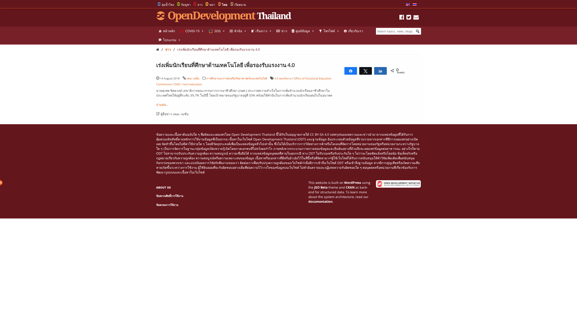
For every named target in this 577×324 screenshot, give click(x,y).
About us (163, 187)
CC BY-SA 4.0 (319, 134)
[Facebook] (401, 18)
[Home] (157, 49)
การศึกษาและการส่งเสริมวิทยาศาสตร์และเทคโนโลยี (236, 78)
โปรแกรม (169, 40)
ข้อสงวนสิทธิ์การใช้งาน (169, 196)
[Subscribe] (416, 18)
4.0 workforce (283, 78)
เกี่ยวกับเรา (355, 31)
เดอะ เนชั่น (193, 78)
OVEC (177, 84)
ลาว (199, 5)
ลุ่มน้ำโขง (168, 5)
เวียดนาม (240, 5)
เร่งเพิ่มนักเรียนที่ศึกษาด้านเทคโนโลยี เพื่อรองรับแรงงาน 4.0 (218, 49)
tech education (192, 84)
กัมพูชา (185, 5)
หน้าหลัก (169, 31)
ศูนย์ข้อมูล (303, 31)
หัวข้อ (238, 31)
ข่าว (284, 31)
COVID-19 (192, 31)
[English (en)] (408, 5)
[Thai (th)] (415, 5)
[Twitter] (408, 18)
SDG (217, 31)
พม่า (212, 5)
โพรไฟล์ (329, 31)
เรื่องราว (261, 31)
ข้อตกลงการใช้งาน (167, 205)
